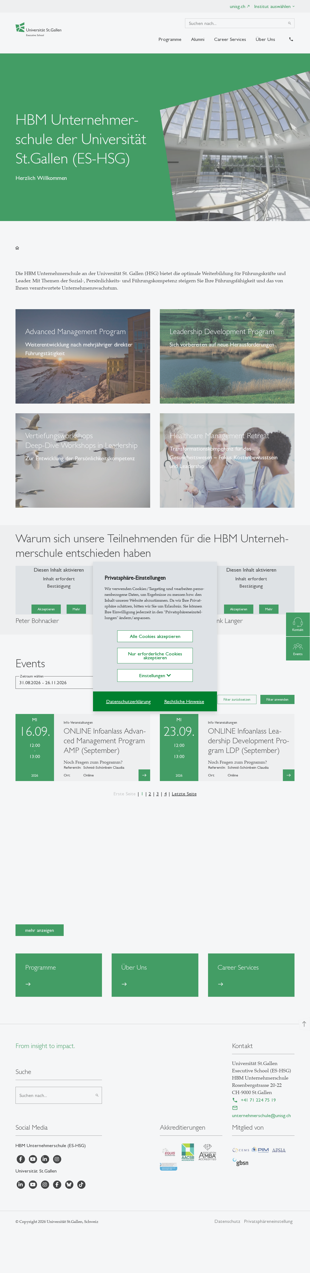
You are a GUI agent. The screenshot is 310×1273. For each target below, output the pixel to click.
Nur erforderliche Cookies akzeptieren (155, 655)
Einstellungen (153, 675)
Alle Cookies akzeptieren (155, 636)
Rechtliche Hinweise (184, 701)
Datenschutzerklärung (128, 701)
